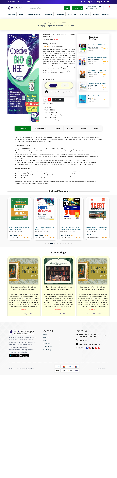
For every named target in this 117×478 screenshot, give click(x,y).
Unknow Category (65, 231)
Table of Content (41, 128)
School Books (60, 14)
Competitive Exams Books (16, 231)
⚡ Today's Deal (77, 8)
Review (83, 128)
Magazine (96, 14)
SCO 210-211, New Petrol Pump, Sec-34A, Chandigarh (22, 1)
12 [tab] (65, 243)
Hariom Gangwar (56, 120)
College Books (48, 14)
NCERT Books (72, 14)
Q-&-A (57, 128)
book (50, 107)
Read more (23, 309)
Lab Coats (105, 14)
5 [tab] (53, 243)
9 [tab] (60, 243)
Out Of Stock (58, 99)
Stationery (11, 14)
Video (96, 128)
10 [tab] (62, 243)
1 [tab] (45, 243)
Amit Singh (52, 117)
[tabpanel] (20, 219)
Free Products (84, 14)
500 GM (52, 110)
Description (23, 128)
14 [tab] (68, 243)
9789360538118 (53, 112)
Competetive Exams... (33, 14)
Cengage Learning (56, 115)
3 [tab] (48, 243)
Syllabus (70, 128)
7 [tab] (57, 243)
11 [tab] (63, 243)
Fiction (21, 14)
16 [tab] (71, 243)
